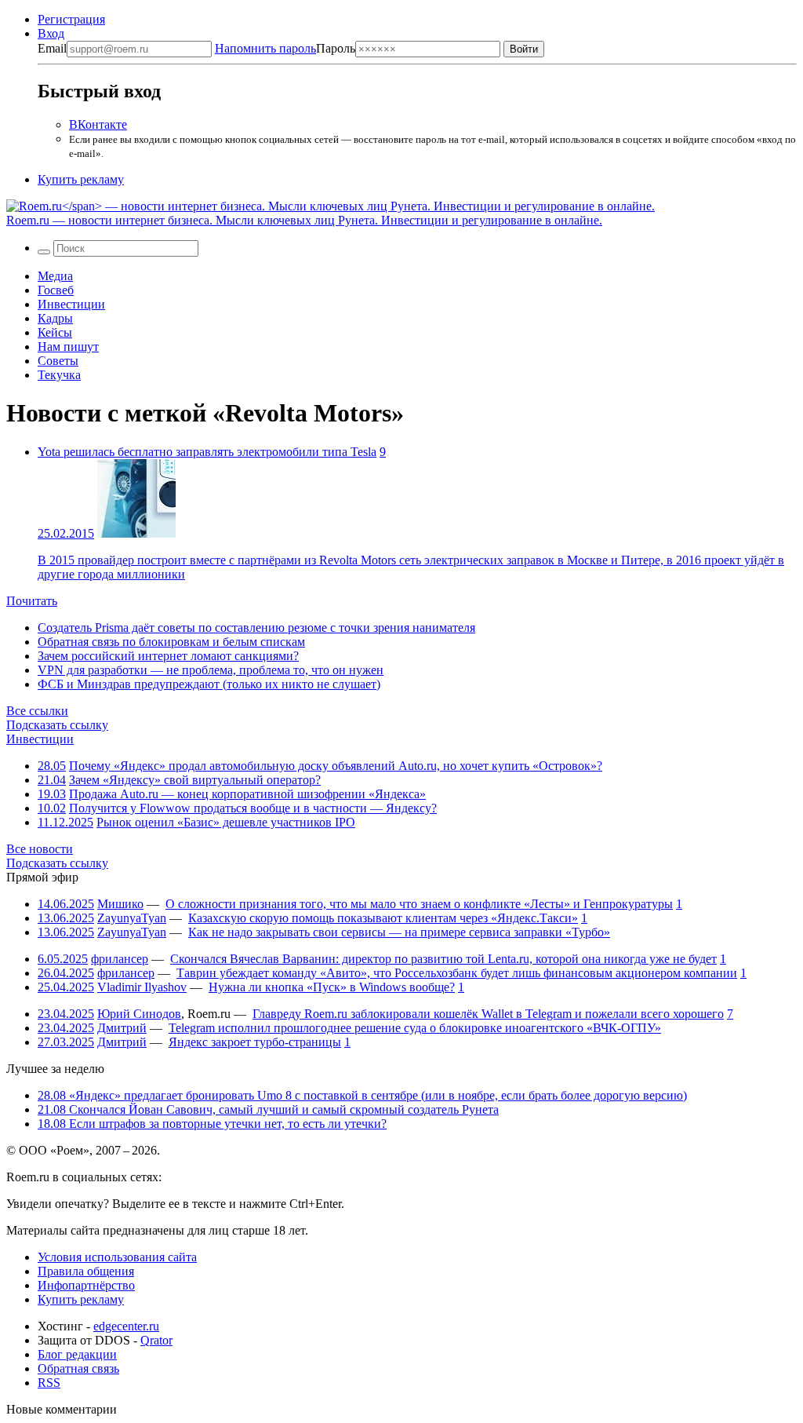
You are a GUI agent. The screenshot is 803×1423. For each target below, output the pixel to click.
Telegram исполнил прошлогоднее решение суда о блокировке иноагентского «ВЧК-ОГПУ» (415, 1027)
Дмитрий (122, 1027)
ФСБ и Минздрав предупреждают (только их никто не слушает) (209, 684)
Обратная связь (78, 1368)
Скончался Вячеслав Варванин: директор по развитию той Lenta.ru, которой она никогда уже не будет (443, 958)
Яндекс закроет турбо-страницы (255, 1042)
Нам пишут (68, 346)
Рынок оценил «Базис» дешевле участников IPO (225, 822)
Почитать (31, 601)
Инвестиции (71, 304)
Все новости (39, 849)
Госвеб (56, 290)
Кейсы (55, 332)
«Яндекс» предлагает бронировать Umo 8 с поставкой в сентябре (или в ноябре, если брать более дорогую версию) (362, 1095)
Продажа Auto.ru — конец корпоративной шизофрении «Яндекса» (247, 794)
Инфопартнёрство (86, 1285)
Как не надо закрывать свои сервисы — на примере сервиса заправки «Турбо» (399, 932)
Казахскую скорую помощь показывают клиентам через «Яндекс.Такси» (383, 918)
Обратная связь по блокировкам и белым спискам (171, 641)
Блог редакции (77, 1354)
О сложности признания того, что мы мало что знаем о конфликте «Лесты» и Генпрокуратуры (419, 903)
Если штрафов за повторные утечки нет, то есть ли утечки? (212, 1123)
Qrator (156, 1340)
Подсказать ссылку (57, 725)
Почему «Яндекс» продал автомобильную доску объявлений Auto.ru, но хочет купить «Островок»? (335, 765)
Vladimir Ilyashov (142, 987)
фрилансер (119, 958)
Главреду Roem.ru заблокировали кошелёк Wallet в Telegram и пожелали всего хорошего (488, 1013)
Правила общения (86, 1271)
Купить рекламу (81, 179)
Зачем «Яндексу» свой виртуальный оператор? (195, 779)
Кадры (55, 318)
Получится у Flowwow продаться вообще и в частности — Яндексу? (253, 808)
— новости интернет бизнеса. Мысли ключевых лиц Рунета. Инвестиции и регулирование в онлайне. (304, 220)
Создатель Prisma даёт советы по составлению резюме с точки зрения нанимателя (256, 627)
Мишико (120, 903)
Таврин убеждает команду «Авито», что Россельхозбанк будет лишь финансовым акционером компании (456, 973)
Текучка (59, 374)
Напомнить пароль (265, 48)
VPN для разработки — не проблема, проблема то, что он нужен (210, 670)
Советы (58, 360)
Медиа (55, 276)
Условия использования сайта (117, 1257)
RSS (49, 1382)
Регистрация (71, 19)
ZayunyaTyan (131, 918)
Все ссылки (37, 710)
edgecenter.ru (126, 1326)
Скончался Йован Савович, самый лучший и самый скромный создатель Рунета (268, 1109)
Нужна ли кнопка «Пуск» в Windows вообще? (332, 987)
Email (52, 48)
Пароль (285, 48)
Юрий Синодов (139, 1013)
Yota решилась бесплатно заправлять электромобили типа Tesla (207, 451)
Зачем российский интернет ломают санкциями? (168, 655)
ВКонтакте (98, 124)
